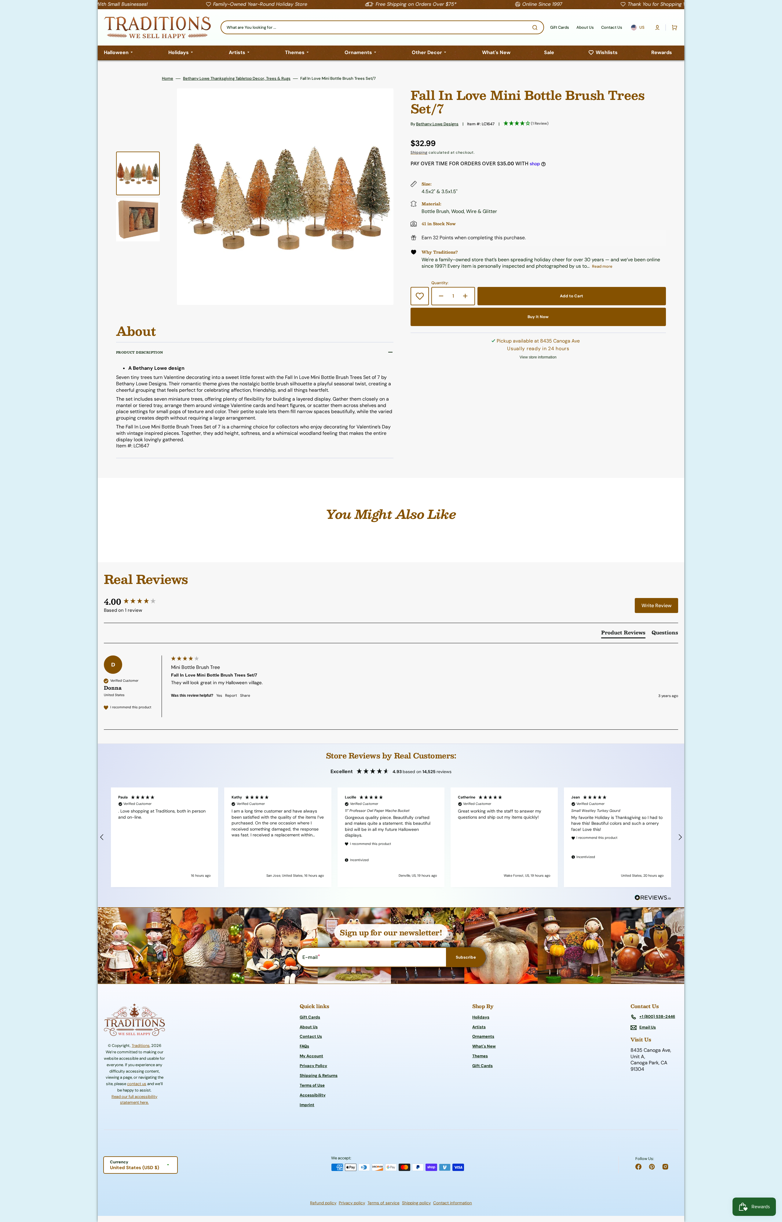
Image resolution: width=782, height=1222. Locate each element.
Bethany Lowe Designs (437, 124)
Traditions (141, 1045)
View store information (538, 357)
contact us (136, 1083)
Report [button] (231, 695)
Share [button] (245, 695)
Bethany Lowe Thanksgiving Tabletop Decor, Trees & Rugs (237, 78)
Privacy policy (352, 1202)
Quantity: (439, 283)
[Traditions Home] (157, 27)
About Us (309, 1026)
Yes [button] (219, 695)
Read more (602, 266)
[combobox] (382, 27)
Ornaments (483, 1036)
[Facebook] (638, 1166)
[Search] (536, 27)
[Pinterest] (652, 1166)
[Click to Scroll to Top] (771, 1186)
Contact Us (311, 1036)
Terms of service (383, 1202)
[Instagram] (665, 1166)
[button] (657, 27)
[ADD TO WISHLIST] (420, 296)
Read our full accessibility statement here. (134, 1099)
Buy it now (538, 316)
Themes (480, 1056)
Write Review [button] (656, 605)
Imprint (307, 1104)
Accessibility (313, 1095)
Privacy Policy (313, 1065)
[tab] (623, 633)
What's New (484, 1046)
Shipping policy (416, 1202)
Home (167, 78)
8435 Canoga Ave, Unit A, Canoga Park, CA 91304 (650, 1059)
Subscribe (466, 957)
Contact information (452, 1202)
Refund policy (323, 1202)
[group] (136, 601)
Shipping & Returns (319, 1075)
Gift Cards (310, 1017)
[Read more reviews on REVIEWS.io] (652, 898)
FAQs (304, 1046)
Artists (479, 1026)
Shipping (419, 152)
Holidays (480, 1017)
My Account (311, 1056)
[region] (391, 837)
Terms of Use (312, 1085)
